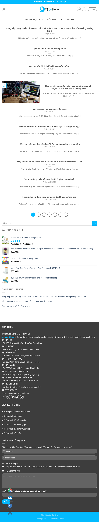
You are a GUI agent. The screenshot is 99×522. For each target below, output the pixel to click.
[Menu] (4, 9)
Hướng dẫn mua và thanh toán (17, 412)
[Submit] (94, 223)
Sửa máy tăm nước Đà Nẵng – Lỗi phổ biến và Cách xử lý (27, 301)
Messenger (10, 509)
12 (60, 214)
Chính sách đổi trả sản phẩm (16, 420)
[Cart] (79, 9)
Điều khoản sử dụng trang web (17, 429)
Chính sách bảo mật (12, 433)
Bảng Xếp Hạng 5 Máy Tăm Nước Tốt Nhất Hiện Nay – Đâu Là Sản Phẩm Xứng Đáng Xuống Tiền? (44, 297)
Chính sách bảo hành (13, 416)
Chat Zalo (10, 501)
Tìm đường (10, 493)
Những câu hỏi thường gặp (15, 424)
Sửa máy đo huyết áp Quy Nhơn (16, 306)
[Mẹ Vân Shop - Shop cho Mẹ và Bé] (49, 9)
